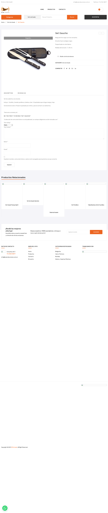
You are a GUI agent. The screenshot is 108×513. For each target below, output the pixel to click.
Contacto (31, 256)
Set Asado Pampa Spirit (11, 205)
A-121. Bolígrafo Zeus (100, 33)
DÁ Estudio (14, 447)
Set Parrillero (75, 205)
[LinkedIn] (75, 68)
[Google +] (72, 68)
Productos (31, 254)
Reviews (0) (22, 93)
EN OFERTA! (95, 17)
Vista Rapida (14, 200)
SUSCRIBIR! (96, 232)
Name (6, 141)
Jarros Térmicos (59, 254)
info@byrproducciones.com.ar (81, 2)
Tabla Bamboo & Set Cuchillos (103, 33)
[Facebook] (64, 68)
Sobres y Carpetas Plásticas (63, 259)
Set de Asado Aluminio (33, 201)
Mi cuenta (31, 259)
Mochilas (57, 256)
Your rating (7, 122)
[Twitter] (66, 68)
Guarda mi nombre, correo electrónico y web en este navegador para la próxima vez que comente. (30, 159)
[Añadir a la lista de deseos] (10, 200)
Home (2, 22)
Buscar (72, 17)
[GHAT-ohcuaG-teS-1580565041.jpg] (28, 56)
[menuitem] (42, 9)
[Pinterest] (69, 68)
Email (6, 149)
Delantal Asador (54, 212)
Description (8, 93)
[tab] (8, 93)
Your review (7, 127)
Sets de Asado (11, 22)
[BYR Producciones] (5, 9)
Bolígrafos (58, 251)
